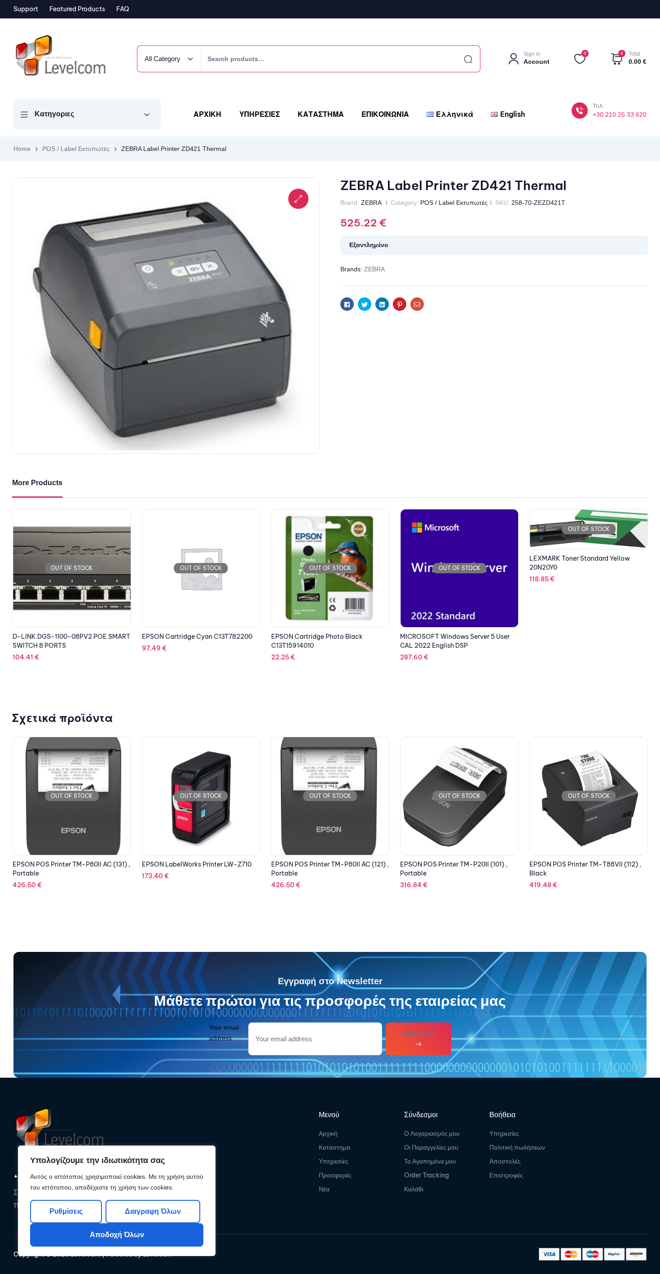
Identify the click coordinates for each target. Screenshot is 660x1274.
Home (22, 148)
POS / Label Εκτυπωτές (76, 148)
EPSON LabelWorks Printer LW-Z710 (67, 864)
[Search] (460, 58)
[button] (298, 199)
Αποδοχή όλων (117, 1235)
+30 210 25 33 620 (620, 114)
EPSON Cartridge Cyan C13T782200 (326, 637)
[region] (117, 1201)
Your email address (224, 1032)
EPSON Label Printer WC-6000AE (581, 864)
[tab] (37, 483)
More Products (37, 483)
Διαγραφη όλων (152, 1211)
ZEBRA (371, 202)
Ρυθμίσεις (66, 1211)
